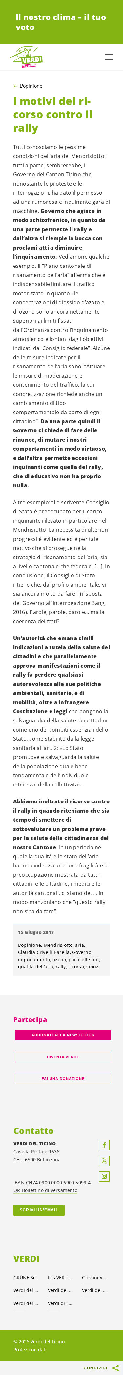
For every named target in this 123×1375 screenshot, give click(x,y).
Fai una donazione (63, 1079)
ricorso (76, 966)
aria (79, 945)
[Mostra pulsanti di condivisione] (115, 1368)
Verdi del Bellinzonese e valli (26, 1290)
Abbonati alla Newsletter (62, 1035)
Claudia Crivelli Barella (44, 952)
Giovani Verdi (95, 1277)
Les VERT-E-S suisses (61, 1277)
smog (92, 966)
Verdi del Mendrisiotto (26, 1303)
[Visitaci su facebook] (104, 1145)
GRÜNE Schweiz (26, 1277)
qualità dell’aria (35, 966)
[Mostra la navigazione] (109, 57)
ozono (59, 959)
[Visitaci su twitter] (104, 1161)
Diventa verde (63, 1057)
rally (61, 966)
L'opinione (31, 86)
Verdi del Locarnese (61, 1290)
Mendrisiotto (58, 945)
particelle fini (84, 959)
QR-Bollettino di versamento (45, 1190)
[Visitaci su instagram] (104, 1176)
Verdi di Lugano (61, 1303)
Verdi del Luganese (95, 1290)
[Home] (26, 57)
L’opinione (29, 945)
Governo (81, 952)
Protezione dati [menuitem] (30, 1349)
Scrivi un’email (39, 1210)
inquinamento (34, 959)
